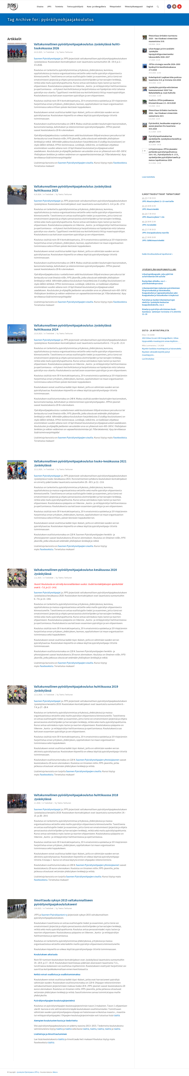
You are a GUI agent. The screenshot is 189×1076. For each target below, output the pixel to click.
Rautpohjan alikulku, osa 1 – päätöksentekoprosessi (154, 282)
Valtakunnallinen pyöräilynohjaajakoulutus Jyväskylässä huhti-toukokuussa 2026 (77, 46)
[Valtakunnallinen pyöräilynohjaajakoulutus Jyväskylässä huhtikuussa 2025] (17, 195)
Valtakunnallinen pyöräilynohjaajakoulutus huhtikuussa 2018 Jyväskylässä (76, 797)
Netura (55, 1072)
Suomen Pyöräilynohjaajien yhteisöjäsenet (97, 759)
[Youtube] (179, 6)
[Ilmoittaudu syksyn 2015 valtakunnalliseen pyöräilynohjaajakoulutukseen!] (17, 908)
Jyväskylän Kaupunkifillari (159, 269)
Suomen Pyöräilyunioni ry (54, 914)
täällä (117, 1015)
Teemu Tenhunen (66, 52)
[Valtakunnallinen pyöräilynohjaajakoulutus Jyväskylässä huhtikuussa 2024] (17, 334)
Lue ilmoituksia (148, 359)
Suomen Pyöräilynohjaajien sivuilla (75, 162)
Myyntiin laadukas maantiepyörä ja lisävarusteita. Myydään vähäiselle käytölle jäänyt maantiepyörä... (161, 351)
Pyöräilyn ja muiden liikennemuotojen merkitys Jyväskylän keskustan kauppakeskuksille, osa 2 (158, 302)
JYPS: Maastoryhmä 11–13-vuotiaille (158, 201)
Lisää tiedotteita (148, 177)
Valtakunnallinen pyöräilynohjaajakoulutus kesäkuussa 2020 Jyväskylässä (75, 572)
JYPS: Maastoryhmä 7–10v (153, 217)
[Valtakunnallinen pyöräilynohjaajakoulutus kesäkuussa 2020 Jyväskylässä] (17, 578)
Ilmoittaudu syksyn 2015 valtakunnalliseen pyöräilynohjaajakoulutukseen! (63, 902)
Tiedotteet (50, 52)
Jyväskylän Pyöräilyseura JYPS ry (28, 1072)
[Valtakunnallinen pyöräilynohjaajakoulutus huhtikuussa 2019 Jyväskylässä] (17, 695)
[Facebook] (169, 6)
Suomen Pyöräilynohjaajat (47, 58)
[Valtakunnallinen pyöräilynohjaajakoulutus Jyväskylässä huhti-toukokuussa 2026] (17, 52)
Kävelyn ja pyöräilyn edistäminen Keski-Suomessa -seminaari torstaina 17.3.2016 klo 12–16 (161, 311)
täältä (59, 1028)
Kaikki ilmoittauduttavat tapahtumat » (157, 254)
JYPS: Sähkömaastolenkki (153, 240)
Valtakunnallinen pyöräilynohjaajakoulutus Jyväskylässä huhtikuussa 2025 (72, 188)
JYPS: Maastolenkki (150, 209)
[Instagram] (174, 6)
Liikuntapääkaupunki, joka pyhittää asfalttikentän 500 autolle (157, 275)
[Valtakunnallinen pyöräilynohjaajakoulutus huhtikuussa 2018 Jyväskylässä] (17, 803)
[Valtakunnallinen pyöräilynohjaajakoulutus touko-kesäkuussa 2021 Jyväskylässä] (17, 469)
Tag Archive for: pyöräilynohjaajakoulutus (50, 19)
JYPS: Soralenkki (149, 225)
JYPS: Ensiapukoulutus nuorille (155, 232)
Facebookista (120, 162)
